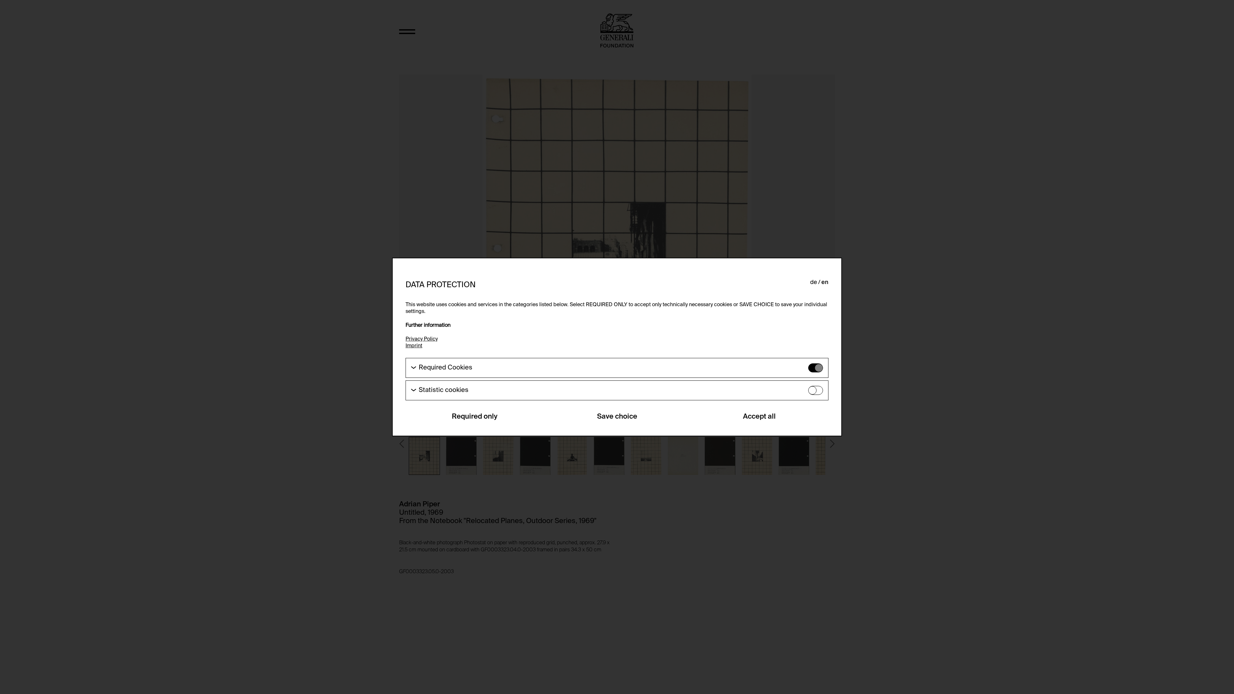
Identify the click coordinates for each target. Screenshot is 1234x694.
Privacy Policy (422, 339)
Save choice (617, 416)
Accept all (759, 416)
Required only (474, 416)
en (824, 282)
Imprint (414, 346)
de (813, 282)
